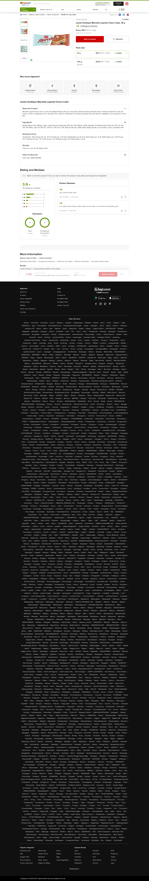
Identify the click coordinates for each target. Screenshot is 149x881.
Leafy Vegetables (62, 860)
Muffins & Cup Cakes (65, 261)
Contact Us (61, 295)
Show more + (74, 869)
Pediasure (114, 854)
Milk (21, 854)
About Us (23, 292)
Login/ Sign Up (118, 3)
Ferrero (95, 863)
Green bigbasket (26, 299)
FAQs (59, 292)
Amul (76, 851)
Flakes (58, 854)
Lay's (112, 863)
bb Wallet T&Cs (62, 302)
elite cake (96, 854)
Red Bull (77, 854)
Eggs (58, 857)
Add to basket (90, 39)
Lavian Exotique (81, 19)
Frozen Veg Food (26, 863)
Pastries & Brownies (82, 261)
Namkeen (41, 857)
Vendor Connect (63, 305)
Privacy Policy (25, 302)
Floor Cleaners (25, 860)
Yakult (113, 857)
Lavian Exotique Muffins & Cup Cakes (47, 269)
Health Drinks (43, 854)
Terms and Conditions (28, 309)
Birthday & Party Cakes (29, 261)
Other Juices (42, 860)
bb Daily (23, 312)
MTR (112, 851)
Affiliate (22, 305)
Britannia (77, 860)
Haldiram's (78, 863)
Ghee (58, 851)
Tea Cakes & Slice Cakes (100, 261)
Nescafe (96, 851)
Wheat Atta (42, 851)
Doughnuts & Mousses (47, 261)
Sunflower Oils (25, 851)
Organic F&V (24, 857)
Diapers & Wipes (44, 863)
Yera (94, 857)
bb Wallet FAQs (62, 299)
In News (23, 295)
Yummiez (77, 857)
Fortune (114, 860)
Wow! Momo (97, 860)
